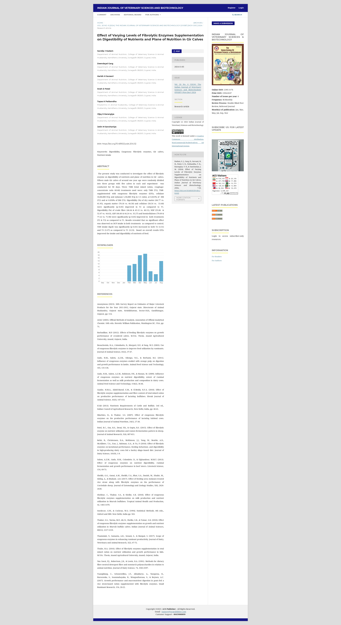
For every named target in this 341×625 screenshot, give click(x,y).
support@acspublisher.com (174, 611)
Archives (115, 15)
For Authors (152, 15)
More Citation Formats (183, 199)
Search (238, 15)
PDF (177, 51)
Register (232, 8)
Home (100, 23)
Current (101, 15)
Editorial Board (132, 15)
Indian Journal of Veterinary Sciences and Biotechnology (140, 8)
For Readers (217, 256)
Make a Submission (223, 23)
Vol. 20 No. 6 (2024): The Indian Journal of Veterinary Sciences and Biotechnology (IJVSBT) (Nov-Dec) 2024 (149, 25)
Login (241, 8)
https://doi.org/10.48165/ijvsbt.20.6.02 (119, 144)
